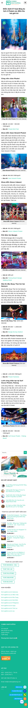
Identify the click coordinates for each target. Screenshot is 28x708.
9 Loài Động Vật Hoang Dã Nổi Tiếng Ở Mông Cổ (16, 485)
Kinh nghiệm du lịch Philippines (10, 602)
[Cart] (25, 2)
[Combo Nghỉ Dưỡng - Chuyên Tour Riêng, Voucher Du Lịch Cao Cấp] (13, 2)
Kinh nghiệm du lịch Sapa (8, 605)
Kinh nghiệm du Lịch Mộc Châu (10, 594)
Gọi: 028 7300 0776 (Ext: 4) (16, 694)
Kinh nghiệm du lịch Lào (8, 611)
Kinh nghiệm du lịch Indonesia (9, 592)
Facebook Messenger (17, 691)
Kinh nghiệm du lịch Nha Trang (9, 597)
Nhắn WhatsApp (18, 698)
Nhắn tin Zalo (19, 687)
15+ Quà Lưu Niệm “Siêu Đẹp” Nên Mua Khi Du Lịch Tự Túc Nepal (15, 506)
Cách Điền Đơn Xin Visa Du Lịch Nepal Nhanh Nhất (15, 501)
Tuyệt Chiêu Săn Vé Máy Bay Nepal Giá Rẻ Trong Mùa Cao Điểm (16, 495)
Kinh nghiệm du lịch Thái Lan (9, 608)
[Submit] (25, 452)
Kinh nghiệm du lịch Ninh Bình (9, 600)
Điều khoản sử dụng (6, 630)
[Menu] (2, 3)
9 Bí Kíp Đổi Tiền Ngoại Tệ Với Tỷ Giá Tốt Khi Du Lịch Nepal (15, 490)
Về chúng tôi (4, 628)
